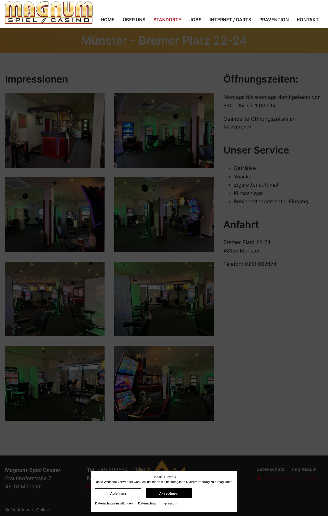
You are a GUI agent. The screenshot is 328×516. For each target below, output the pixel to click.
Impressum (169, 503)
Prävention (274, 19)
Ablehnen (118, 493)
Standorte (167, 19)
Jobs (195, 19)
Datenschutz (147, 503)
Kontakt (308, 19)
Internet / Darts (230, 19)
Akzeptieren (169, 493)
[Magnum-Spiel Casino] (50, 12)
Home (108, 19)
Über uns (134, 19)
